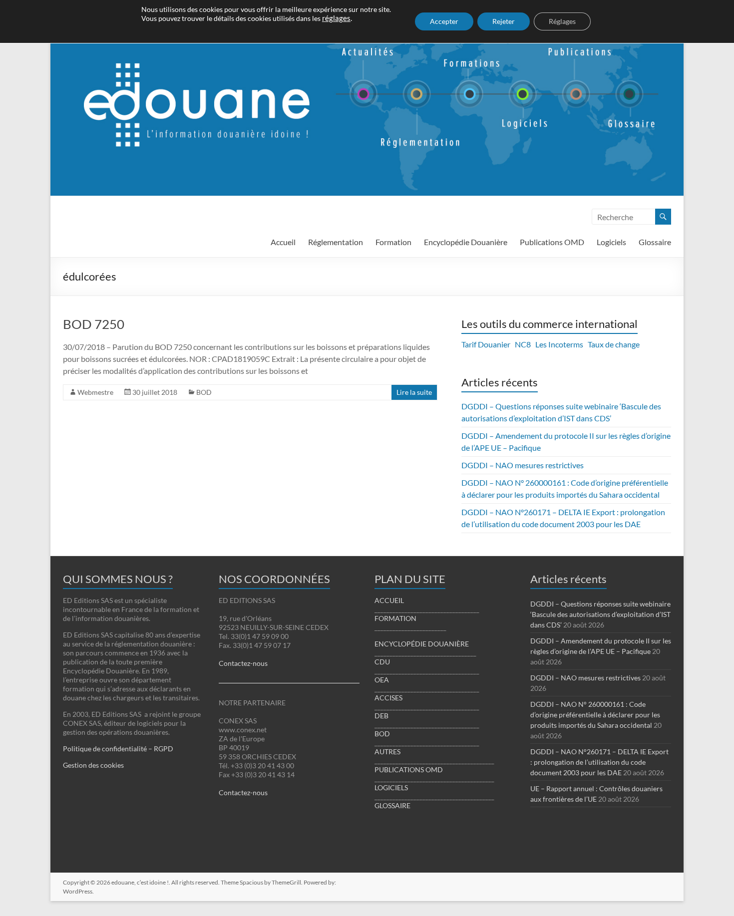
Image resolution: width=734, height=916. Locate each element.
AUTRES (387, 751)
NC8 (523, 344)
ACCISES (388, 697)
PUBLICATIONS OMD (408, 769)
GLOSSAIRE (392, 805)
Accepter (444, 21)
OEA (381, 679)
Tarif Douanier (485, 344)
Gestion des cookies (93, 765)
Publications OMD (552, 242)
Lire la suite (414, 392)
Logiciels (611, 242)
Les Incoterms (559, 344)
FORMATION (395, 618)
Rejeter (503, 21)
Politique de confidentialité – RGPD (118, 748)
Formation (393, 242)
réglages (336, 18)
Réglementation (335, 242)
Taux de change (614, 344)
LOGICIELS (391, 787)
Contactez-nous (243, 663)
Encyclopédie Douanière (465, 242)
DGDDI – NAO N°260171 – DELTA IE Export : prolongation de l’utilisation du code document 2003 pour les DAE (599, 762)
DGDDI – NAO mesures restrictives (522, 465)
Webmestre (95, 392)
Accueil (283, 242)
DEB (381, 715)
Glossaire (655, 242)
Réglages (562, 21)
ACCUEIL (389, 600)
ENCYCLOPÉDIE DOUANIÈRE (421, 643)
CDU (382, 661)
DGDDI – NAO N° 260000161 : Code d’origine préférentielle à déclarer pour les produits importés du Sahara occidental (595, 714)
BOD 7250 (93, 324)
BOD (204, 392)
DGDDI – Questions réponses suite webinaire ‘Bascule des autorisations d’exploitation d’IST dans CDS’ (600, 614)
